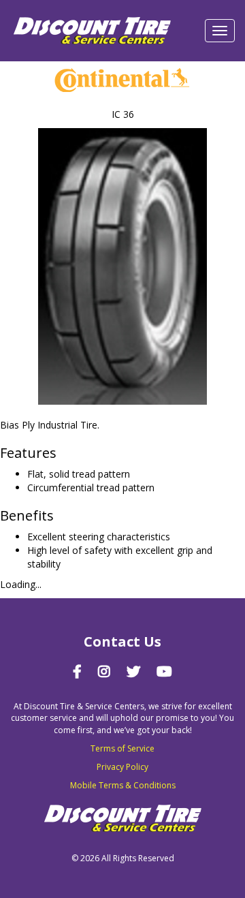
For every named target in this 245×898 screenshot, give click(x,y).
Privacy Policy (122, 767)
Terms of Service (122, 748)
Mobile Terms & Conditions (123, 785)
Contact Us (122, 641)
